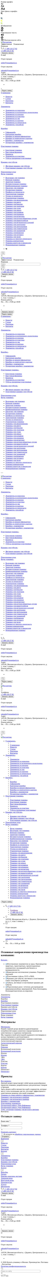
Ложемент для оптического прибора (15, 1097)
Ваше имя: (5, 1121)
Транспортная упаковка (14, 194)
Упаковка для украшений (15, 231)
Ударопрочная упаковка (14, 198)
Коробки (4, 128)
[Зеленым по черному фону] (1, 24)
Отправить (5, 1136)
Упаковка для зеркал (13, 210)
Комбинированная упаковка (16, 186)
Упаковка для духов (13, 208)
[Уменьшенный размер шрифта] (2, 4)
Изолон (4, 1055)
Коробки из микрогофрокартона (18, 136)
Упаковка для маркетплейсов (16, 220)
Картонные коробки (13, 134)
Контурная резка (7, 1180)
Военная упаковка (12, 180)
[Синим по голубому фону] (1, 19)
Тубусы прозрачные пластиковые (18, 158)
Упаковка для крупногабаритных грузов (21, 218)
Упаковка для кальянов (14, 212)
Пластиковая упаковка (9, 146)
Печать (3, 1174)
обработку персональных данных (28, 1134)
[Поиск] (3, 253)
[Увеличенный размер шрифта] (3, 9)
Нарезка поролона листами (11, 1176)
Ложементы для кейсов (14, 125)
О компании (5, 93)
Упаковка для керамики (14, 214)
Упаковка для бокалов (14, 204)
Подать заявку (7, 90)
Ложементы (5, 106)
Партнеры (9, 101)
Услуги (3, 1168)
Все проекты (6, 1081)
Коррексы (9, 154)
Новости (8, 97)
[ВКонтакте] (6, 249)
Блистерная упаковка (13, 150)
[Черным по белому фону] (1, 14)
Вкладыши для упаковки (15, 178)
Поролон (4, 1047)
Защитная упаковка (13, 182)
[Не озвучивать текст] (2, 38)
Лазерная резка (7, 1178)
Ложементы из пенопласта (15, 123)
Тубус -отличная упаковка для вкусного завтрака (20, 1109)
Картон (4, 1067)
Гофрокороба (10, 132)
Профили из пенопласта (14, 192)
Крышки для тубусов (9, 162)
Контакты (9, 103)
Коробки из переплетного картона (18, 138)
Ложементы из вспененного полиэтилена (21, 112)
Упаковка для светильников (16, 227)
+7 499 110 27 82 (10, 49)
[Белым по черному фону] (1, 16)
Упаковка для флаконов (14, 233)
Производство (6, 1182)
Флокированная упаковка (15, 245)
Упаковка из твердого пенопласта (18, 239)
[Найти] (3, 266)
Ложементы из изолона (14, 114)
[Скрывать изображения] (2, 31)
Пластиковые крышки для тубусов (18, 168)
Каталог (4, 960)
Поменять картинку (8, 1132)
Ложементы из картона (14, 121)
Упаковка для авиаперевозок (16, 200)
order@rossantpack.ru (9, 63)
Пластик (4, 1063)
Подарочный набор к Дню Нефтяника (16, 1105)
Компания (5, 1139)
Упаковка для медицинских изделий (19, 222)
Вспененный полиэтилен (11, 1051)
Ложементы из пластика (14, 116)
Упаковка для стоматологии (16, 229)
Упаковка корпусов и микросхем (18, 243)
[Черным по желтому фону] (1, 21)
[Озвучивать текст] (2, 35)
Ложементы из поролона (15, 110)
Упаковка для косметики (14, 216)
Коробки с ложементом (14, 140)
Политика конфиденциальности (13, 1266)
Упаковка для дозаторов (14, 206)
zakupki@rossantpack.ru (10, 70)
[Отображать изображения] (2, 28)
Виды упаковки (7, 174)
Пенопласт (5, 1071)
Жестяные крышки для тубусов (17, 166)
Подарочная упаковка (13, 190)
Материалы (5, 1027)
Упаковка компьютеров (14, 241)
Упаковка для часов (13, 237)
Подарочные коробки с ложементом (19, 142)
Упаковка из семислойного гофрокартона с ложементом (23, 1095)
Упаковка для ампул (13, 202)
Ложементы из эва (12, 118)
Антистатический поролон (11, 1043)
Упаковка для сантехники (15, 225)
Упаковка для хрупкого (14, 235)
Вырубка (4, 1172)
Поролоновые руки (8, 172)
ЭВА (3, 1059)
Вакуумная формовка (13, 152)
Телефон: (5, 1126)
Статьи (8, 99)
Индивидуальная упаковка (15, 184)
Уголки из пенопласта (14, 196)
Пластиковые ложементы (11, 1103)
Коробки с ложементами (10, 1101)
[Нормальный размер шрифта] (2, 6)
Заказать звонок (7, 53)
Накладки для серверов (14, 188)
